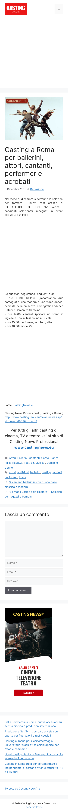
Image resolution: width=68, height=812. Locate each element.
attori (12, 472)
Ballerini (22, 458)
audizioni (23, 472)
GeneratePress (34, 807)
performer (11, 477)
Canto (45, 458)
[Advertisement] (34, 54)
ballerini (35, 472)
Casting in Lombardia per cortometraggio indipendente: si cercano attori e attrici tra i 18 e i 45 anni (34, 767)
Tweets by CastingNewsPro (22, 788)
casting (46, 472)
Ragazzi (17, 462)
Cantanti (34, 458)
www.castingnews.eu (34, 447)
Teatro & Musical (34, 462)
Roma (22, 477)
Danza (54, 458)
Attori (12, 458)
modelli (57, 472)
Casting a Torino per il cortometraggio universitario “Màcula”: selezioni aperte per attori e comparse (32, 745)
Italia (8, 462)
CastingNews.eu (23, 405)
